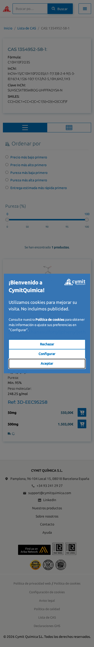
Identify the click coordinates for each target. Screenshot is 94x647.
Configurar (47, 354)
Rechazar (47, 344)
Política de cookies (49, 319)
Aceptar (47, 363)
